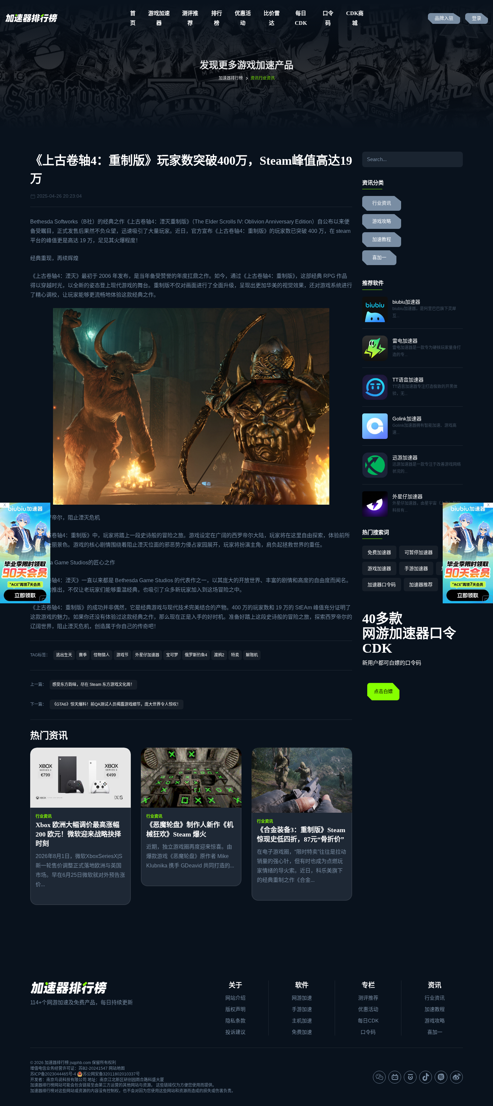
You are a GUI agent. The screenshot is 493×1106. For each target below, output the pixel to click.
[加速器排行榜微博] (456, 1077)
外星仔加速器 (147, 655)
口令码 (328, 18)
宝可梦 (172, 655)
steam (343, 231)
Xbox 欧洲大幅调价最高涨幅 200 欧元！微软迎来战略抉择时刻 (78, 834)
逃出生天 (64, 655)
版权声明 (235, 1009)
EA (304, 607)
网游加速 (302, 998)
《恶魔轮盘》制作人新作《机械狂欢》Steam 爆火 (189, 829)
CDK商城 (355, 18)
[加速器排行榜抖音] (425, 1077)
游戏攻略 (381, 221)
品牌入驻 (444, 18)
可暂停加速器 (418, 552)
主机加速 (302, 1020)
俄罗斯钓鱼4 (196, 655)
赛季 (83, 655)
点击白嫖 (383, 691)
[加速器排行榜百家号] (410, 1077)
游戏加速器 (159, 18)
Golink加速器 (407, 418)
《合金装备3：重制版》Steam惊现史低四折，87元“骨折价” (301, 834)
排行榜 (216, 18)
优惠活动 (243, 18)
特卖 (235, 655)
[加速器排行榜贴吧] (441, 1077)
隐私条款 (235, 1020)
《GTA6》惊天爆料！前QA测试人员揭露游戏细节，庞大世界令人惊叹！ (116, 704)
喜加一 (379, 257)
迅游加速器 (405, 457)
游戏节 (122, 655)
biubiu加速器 (406, 302)
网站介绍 (235, 998)
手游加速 (302, 1009)
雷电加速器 (405, 341)
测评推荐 (190, 18)
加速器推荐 (421, 584)
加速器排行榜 (231, 78)
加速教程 (381, 239)
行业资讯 (44, 816)
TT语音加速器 (408, 380)
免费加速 (302, 1032)
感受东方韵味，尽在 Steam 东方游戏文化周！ (93, 684)
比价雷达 (272, 18)
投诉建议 (235, 1032)
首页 (132, 18)
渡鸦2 (219, 655)
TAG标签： (40, 655)
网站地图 (117, 1068)
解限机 (252, 655)
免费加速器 (379, 552)
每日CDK (301, 18)
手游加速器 (416, 568)
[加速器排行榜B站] (394, 1077)
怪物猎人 (102, 655)
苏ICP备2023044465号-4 (53, 1074)
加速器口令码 (382, 584)
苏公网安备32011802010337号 (111, 1074)
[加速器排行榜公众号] (379, 1077)
